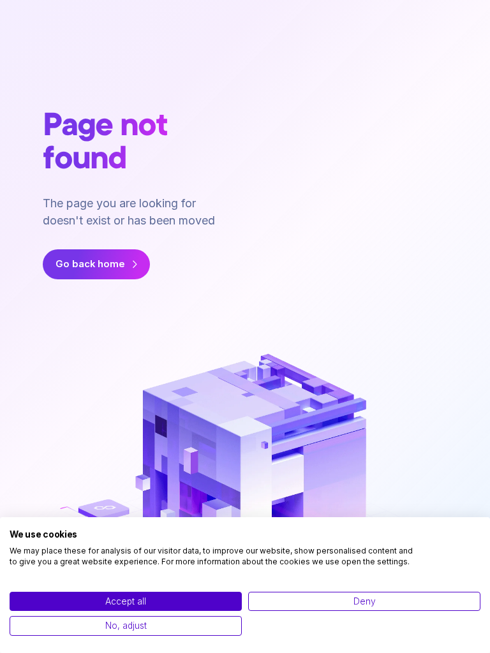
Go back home (90, 264)
